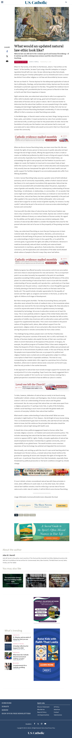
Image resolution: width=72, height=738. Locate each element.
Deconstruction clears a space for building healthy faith (13, 579)
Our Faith (16, 635)
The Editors (16, 669)
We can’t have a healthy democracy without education (59, 579)
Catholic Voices (18, 644)
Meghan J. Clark (58, 583)
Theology (32, 515)
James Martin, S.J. (18, 660)
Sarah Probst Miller (19, 649)
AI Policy (56, 707)
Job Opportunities (43, 715)
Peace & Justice (21, 62)
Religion (16, 663)
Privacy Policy (51, 728)
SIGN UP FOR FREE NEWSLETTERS (16, 713)
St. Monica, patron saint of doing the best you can (22, 638)
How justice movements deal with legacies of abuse (36, 579)
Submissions (58, 715)
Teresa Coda (16, 641)
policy (21, 515)
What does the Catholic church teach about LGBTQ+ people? (21, 657)
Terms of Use (44, 728)
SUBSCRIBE (6, 703)
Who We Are (41, 709)
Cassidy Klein (35, 582)
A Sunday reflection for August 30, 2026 (20, 647)
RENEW (5, 710)
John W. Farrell (34, 62)
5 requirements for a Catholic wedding (20, 666)
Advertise (57, 709)
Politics (26, 515)
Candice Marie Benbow (12, 583)
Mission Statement (43, 707)
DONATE (5, 706)
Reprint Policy (41, 712)
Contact (56, 712)
